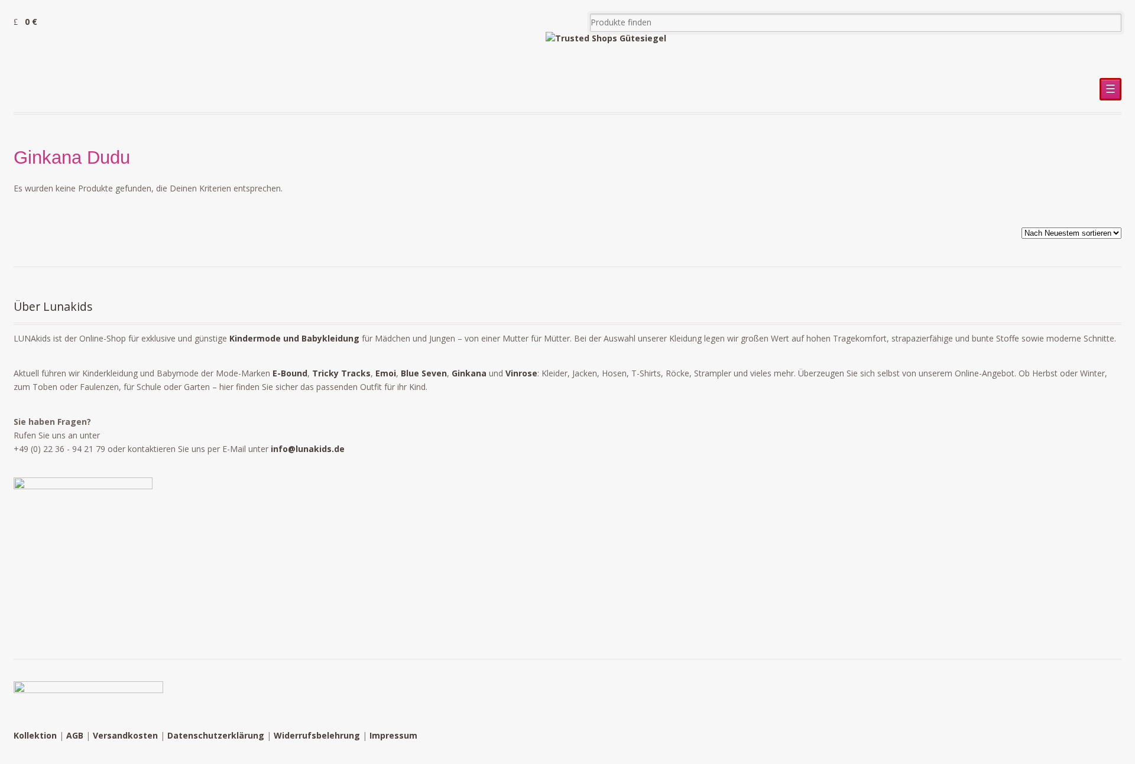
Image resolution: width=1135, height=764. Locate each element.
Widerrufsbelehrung (317, 735)
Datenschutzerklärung (215, 735)
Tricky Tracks (341, 373)
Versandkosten (125, 735)
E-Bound (290, 373)
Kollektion (35, 735)
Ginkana (469, 373)
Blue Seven (424, 373)
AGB (74, 735)
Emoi (385, 373)
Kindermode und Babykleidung (294, 338)
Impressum (393, 735)
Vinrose (521, 373)
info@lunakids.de (308, 448)
